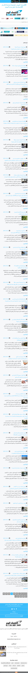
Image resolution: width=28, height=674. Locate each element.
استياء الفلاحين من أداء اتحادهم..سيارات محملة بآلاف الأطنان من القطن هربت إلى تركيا (15, 395)
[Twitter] (14, 608)
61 (16, 593)
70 (18, 596)
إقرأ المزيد (25, 62)
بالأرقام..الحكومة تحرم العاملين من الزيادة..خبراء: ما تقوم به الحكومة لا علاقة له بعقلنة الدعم (15, 123)
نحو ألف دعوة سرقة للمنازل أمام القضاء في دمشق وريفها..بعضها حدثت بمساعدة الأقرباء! (16, 416)
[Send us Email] (12, 608)
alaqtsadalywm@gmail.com (14, 639)
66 (3, 593)
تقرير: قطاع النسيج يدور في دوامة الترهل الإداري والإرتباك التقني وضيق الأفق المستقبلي (17, 84)
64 (9, 593)
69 (20, 596)
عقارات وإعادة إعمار (14, 668)
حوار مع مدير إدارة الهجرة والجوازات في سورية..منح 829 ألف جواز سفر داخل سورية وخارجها (16, 195)
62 (14, 593)
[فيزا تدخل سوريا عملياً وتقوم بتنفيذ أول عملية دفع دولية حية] (3, 656)
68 (23, 596)
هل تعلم (25, 42)
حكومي (23, 665)
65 (6, 593)
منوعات (10, 665)
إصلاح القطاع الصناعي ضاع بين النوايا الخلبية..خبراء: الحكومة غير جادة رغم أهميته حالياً (16, 301)
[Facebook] (16, 608)
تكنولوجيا (18, 665)
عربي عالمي (6, 665)
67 (26, 596)
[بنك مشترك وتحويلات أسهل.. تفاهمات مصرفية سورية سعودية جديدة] (3, 650)
